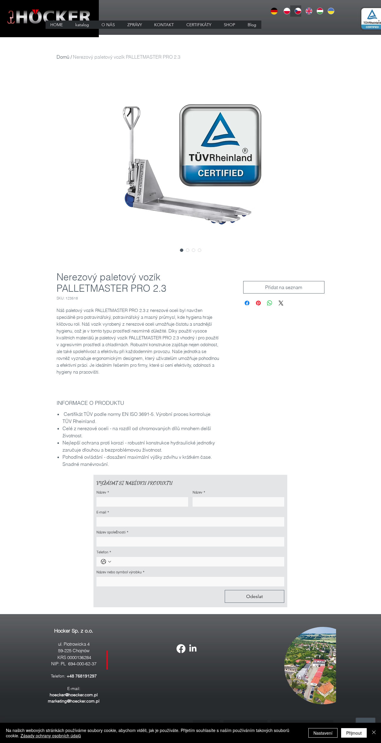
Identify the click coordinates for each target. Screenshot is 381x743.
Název (102, 492)
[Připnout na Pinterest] (258, 303)
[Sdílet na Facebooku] (247, 303)
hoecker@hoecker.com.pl (74, 694)
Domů (63, 57)
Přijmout (354, 733)
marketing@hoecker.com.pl (73, 701)
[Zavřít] (373, 733)
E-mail (102, 512)
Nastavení (322, 733)
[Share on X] (281, 303)
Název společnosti (112, 532)
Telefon (103, 552)
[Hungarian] (317, 11)
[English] (306, 11)
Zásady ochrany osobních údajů (51, 736)
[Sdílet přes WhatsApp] (269, 303)
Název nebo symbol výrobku (120, 572)
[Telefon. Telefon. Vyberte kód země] (106, 561)
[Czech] (295, 11)
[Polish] (284, 11)
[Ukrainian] (328, 11)
